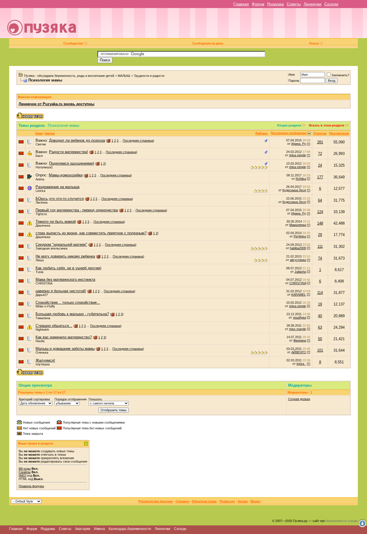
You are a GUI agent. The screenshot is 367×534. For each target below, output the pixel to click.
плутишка (43, 364)
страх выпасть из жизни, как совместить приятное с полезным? (91, 233)
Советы (294, 4)
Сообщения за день (207, 43)
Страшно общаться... (54, 325)
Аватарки (82, 529)
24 (320, 165)
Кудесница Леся (294, 190)
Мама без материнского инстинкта (65, 279)
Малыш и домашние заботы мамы (65, 348)
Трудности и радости (149, 75)
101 (320, 350)
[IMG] (22, 475)
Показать (95, 399)
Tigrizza (41, 214)
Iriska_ (301, 363)
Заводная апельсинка (51, 248)
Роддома (275, 4)
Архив (243, 501)
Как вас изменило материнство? (64, 337)
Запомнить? (340, 75)
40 (320, 316)
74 (320, 258)
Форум (258, 4)
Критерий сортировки (34, 399)
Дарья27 (42, 295)
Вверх (255, 501)
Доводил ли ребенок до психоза (77, 140)
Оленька (42, 352)
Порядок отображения (70, 399)
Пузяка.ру (227, 501)
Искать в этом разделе (326, 125)
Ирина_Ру (298, 143)
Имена (99, 529)
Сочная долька (299, 399)
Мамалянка (297, 225)
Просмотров (339, 133)
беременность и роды (342, 521)
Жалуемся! (45, 360)
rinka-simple (297, 155)
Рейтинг (261, 133)
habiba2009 (298, 248)
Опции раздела (289, 125)
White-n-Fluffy (45, 306)
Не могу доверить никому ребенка (65, 256)
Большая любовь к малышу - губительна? (72, 314)
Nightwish (42, 329)
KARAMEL (298, 294)
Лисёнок (42, 202)
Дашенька (43, 225)
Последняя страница (138, 140)
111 (320, 246)
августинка (298, 260)
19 (320, 304)
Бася (39, 155)
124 (320, 212)
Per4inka (300, 236)
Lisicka (40, 190)
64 (320, 200)
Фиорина (299, 340)
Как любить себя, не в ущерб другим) (68, 268)
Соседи (331, 4)
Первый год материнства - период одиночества (77, 210)
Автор (50, 133)
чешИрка (299, 317)
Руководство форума (155, 501)
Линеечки (312, 4)
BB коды (25, 468)
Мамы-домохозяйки (66, 175)
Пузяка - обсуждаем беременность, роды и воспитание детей (69, 75)
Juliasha (300, 271)
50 (320, 339)
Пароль (293, 80)
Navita (40, 341)
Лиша (40, 260)
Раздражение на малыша (57, 187)
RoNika (301, 178)
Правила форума (31, 486)
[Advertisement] (224, 25)
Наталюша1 (44, 167)
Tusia (39, 272)
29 (320, 235)
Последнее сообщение (289, 133)
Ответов (320, 133)
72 (320, 153)
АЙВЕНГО (298, 352)
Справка (182, 501)
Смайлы (25, 472)
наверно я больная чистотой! (61, 291)
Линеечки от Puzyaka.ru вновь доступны (56, 104)
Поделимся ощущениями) (71, 163)
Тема (38, 133)
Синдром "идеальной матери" (61, 244)
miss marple (297, 329)
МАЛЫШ (124, 75)
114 (320, 293)
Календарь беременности (130, 529)
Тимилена (43, 318)
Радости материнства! (68, 152)
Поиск (314, 43)
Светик (41, 144)
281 (320, 142)
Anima (40, 179)
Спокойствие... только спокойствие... (68, 302)
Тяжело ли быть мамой (56, 221)
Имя (291, 74)
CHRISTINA (44, 283)
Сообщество (73, 43)
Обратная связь (204, 501)
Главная (241, 4)
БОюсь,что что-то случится (60, 198)
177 (320, 177)
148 (320, 223)
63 (320, 327)
